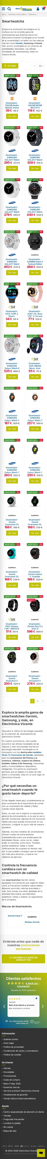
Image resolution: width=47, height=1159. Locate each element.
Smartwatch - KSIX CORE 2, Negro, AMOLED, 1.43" (12, 315)
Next (42, 1006)
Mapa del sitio (9, 1131)
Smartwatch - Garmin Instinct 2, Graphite (35, 574)
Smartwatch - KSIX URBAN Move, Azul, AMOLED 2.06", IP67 (34, 368)
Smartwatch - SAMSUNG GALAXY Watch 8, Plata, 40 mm (12, 159)
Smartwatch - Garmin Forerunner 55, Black (35, 523)
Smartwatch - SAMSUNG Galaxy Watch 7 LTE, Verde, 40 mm (12, 472)
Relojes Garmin (32, 922)
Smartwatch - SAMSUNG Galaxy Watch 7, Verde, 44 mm (34, 471)
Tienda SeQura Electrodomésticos (19, 1098)
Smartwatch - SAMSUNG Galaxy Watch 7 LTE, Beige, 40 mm (35, 420)
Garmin (19, 43)
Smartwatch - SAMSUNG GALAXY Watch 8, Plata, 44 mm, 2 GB (12, 212)
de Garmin (22, 755)
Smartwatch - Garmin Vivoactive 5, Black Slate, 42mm (12, 681)
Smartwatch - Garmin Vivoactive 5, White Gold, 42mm (35, 681)
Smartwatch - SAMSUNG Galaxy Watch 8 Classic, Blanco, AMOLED (12, 368)
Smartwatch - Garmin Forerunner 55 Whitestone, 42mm (12, 524)
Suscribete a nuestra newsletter (25, 958)
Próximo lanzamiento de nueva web (23, 2)
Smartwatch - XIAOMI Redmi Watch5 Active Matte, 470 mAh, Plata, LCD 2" (12, 108)
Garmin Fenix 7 (15, 916)
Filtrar (11, 66)
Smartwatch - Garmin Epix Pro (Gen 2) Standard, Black (35, 627)
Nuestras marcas (11, 1087)
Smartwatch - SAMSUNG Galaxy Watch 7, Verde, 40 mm (12, 419)
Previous (4, 1006)
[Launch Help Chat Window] (41, 1153)
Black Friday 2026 (12, 1083)
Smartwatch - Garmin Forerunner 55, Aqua (12, 575)
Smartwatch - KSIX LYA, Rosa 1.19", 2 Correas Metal (35, 315)
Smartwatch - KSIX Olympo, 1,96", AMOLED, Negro (12, 627)
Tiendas (7, 1115)
